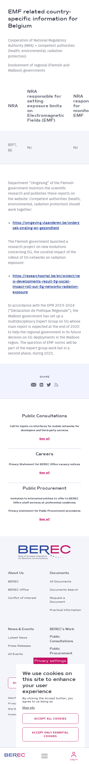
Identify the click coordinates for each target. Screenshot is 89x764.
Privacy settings (50, 661)
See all (44, 438)
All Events (15, 654)
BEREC (13, 581)
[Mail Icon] (33, 385)
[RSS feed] (56, 385)
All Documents (60, 581)
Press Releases (19, 645)
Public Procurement (61, 651)
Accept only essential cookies (50, 734)
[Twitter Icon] (49, 385)
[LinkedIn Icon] (41, 385)
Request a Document (57, 599)
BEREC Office (18, 589)
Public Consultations (61, 639)
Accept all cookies (50, 718)
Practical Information (65, 610)
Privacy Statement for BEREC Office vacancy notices (44, 464)
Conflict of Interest (22, 598)
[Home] (15, 756)
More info (28, 707)
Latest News (17, 637)
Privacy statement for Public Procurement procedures (44, 510)
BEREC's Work (62, 629)
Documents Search (64, 589)
